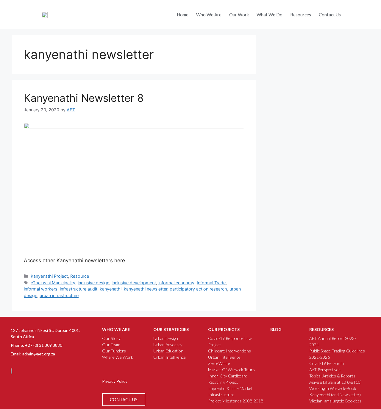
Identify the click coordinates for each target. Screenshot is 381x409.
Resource (79, 276)
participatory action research (198, 288)
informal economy (176, 282)
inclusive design (93, 282)
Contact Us (330, 14)
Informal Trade (211, 282)
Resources (300, 14)
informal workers (40, 288)
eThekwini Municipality (53, 282)
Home (182, 14)
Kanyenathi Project (49, 276)
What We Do (269, 14)
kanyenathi (110, 288)
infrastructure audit (78, 288)
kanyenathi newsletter (145, 288)
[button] (352, 13)
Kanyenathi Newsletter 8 (84, 98)
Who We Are (208, 14)
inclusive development (134, 282)
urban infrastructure (59, 295)
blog (276, 329)
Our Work (239, 14)
